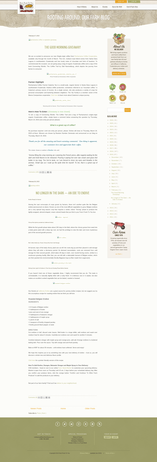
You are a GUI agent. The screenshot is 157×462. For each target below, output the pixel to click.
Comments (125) (33, 172)
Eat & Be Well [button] (117, 7)
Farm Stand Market (65, 368)
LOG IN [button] (133, 1)
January (114, 204)
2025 (112, 123)
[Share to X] (45, 172)
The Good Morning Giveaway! (62, 47)
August (114, 170)
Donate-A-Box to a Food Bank (77, 443)
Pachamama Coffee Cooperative (85, 56)
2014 (112, 208)
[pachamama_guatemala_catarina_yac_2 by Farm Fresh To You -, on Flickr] (63, 74)
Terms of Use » (110, 453)
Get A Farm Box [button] (132, 7)
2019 (112, 142)
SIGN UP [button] (121, 1)
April (113, 183)
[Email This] (40, 172)
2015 (112, 154)
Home (63, 408)
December (115, 157)
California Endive (44, 291)
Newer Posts (36, 408)
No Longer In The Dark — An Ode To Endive (62, 193)
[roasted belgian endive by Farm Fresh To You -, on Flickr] (62, 283)
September (115, 167)
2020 (112, 139)
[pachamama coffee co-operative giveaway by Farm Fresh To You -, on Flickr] (42, 40)
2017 (112, 148)
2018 (112, 145)
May (113, 180)
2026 (112, 120)
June (113, 177)
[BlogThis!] (43, 172)
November (115, 160)
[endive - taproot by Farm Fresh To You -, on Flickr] (63, 217)
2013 (112, 211)
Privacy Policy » (85, 453)
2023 (112, 129)
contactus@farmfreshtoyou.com (44, 437)
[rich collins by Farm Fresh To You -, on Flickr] (63, 237)
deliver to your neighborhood (66, 383)
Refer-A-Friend (77, 437)
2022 (112, 132)
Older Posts (90, 408)
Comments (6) (32, 397)
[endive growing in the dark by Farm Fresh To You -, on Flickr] (63, 263)
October (114, 164)
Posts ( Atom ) (41, 413)
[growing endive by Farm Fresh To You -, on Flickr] (34, 185)
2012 (112, 214)
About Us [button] (94, 7)
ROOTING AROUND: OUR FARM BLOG (78, 18)
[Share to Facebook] (48, 172)
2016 (112, 151)
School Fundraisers (78, 439)
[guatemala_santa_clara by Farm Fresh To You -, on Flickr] (63, 100)
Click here (54, 95)
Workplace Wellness (77, 441)
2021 (112, 136)
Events (105, 7)
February (115, 190)
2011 (111, 217)
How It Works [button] (82, 7)
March (114, 186)
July (113, 173)
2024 (112, 126)
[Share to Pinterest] (51, 172)
